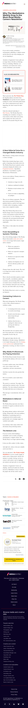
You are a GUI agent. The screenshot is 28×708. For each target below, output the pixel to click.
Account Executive (15, 526)
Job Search (14, 584)
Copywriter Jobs (7, 654)
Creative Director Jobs (8, 669)
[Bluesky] (18, 704)
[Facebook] (5, 704)
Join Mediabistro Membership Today (14, 560)
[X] (9, 704)
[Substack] (23, 704)
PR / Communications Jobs (9, 640)
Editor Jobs (6, 659)
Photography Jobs (7, 629)
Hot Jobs (14, 587)
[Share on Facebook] (19, 479)
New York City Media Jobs (9, 679)
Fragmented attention (8, 169)
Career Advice (14, 593)
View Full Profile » (20, 554)
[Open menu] (24, 4)
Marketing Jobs (7, 634)
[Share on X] (15, 479)
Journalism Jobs (7, 638)
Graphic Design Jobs (8, 627)
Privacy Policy (14, 694)
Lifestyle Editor (15, 514)
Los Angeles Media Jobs (9, 677)
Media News (14, 596)
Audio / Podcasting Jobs (9, 648)
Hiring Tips (14, 599)
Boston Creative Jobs (8, 682)
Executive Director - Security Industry (17, 509)
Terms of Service (14, 691)
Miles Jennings (11, 35)
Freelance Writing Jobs (8, 661)
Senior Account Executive (17, 520)
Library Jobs (6, 636)
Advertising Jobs (7, 673)
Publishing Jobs (7, 657)
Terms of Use (14, 689)
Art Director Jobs (7, 671)
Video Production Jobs (8, 646)
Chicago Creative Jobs (8, 675)
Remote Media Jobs (8, 625)
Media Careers (14, 602)
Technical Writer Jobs (8, 650)
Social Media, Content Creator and (18, 503)
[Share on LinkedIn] (23, 479)
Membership (14, 590)
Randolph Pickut (16, 540)
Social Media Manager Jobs (9, 652)
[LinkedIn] (14, 704)
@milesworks (9, 37)
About (14, 605)
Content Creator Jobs (8, 667)
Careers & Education (9, 10)
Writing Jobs (6, 632)
